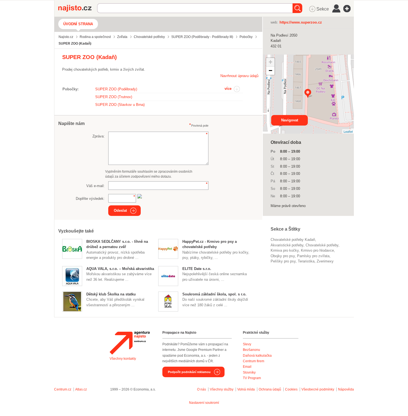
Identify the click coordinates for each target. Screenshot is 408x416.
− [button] (270, 70)
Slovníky (249, 372)
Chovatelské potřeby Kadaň (293, 240)
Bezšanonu (251, 350)
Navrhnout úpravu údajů (239, 76)
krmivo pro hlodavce (317, 250)
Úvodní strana (78, 24)
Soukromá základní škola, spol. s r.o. (214, 294)
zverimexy (325, 261)
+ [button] (270, 61)
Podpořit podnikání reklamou (189, 372)
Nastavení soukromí (204, 403)
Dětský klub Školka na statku (111, 294)
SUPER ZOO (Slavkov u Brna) (120, 105)
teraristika (306, 261)
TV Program (252, 378)
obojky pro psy (283, 256)
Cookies (291, 389)
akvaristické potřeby (287, 245)
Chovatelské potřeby (322, 245)
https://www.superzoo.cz (300, 22)
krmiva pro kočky (285, 250)
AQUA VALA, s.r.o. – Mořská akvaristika (120, 269)
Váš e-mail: (95, 186)
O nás (201, 389)
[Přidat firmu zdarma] (348, 8)
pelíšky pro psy (283, 261)
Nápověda (346, 389)
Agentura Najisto (130, 342)
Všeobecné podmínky (317, 389)
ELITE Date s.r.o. (196, 269)
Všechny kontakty (123, 359)
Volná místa (246, 389)
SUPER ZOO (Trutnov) (113, 97)
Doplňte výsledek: (90, 198)
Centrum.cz (62, 389)
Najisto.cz (77, 8)
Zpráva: (98, 136)
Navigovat (289, 120)
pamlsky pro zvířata (313, 256)
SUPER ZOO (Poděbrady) (116, 89)
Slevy (247, 344)
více (228, 88)
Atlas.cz (81, 389)
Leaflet (348, 131)
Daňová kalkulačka (257, 356)
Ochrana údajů (270, 389)
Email (247, 367)
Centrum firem (253, 361)
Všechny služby (222, 389)
